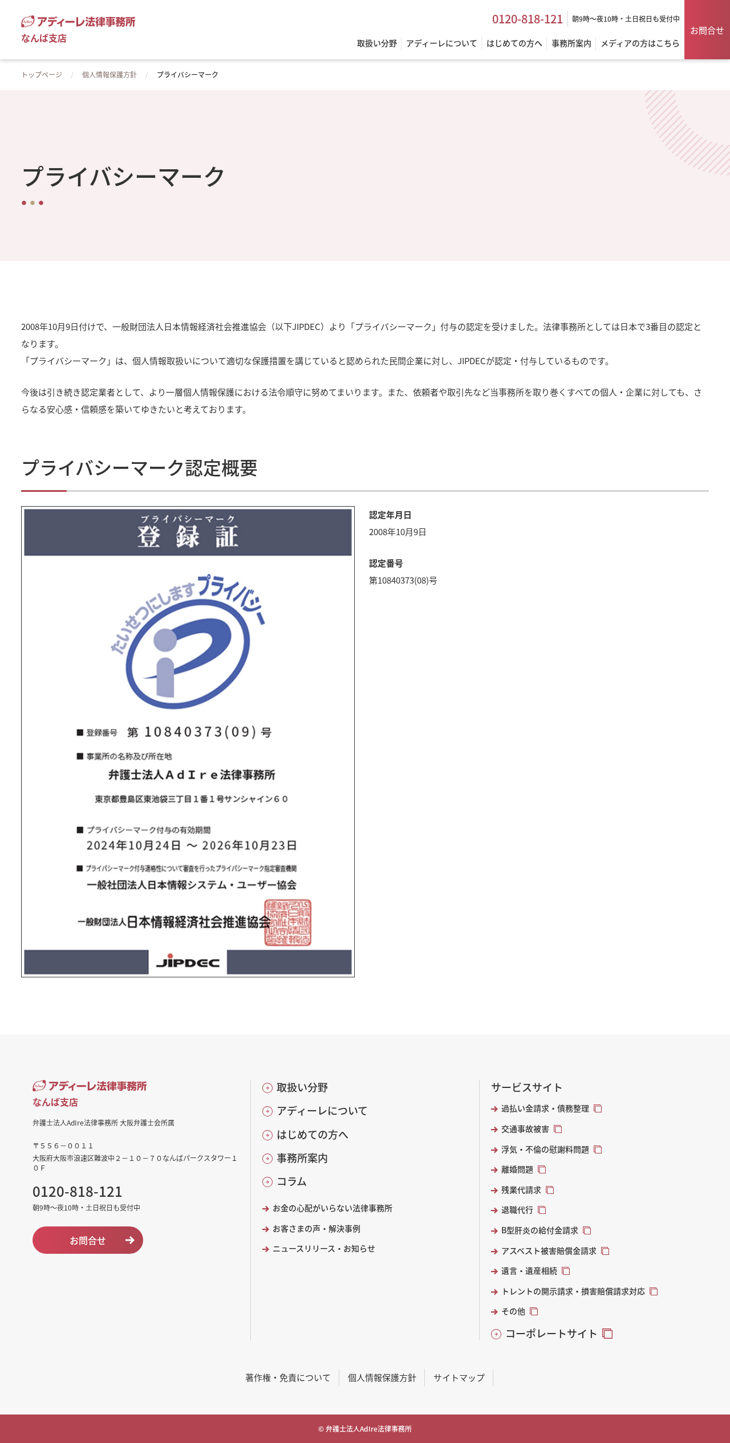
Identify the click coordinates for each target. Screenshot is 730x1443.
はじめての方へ (312, 1134)
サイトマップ (459, 1377)
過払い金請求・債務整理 (545, 1108)
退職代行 (517, 1209)
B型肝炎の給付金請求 (539, 1230)
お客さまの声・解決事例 (316, 1228)
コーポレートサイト (551, 1333)
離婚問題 (517, 1169)
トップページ (41, 74)
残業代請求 (521, 1189)
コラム (292, 1181)
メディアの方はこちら (640, 43)
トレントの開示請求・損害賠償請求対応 (573, 1291)
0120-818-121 (527, 19)
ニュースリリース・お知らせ (324, 1248)
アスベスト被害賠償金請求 (549, 1250)
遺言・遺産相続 (529, 1270)
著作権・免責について (288, 1377)
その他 (513, 1311)
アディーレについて (322, 1110)
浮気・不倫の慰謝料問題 (545, 1149)
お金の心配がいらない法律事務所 (332, 1207)
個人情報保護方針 (109, 74)
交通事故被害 (525, 1128)
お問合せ (707, 30)
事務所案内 (302, 1158)
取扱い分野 (302, 1087)
